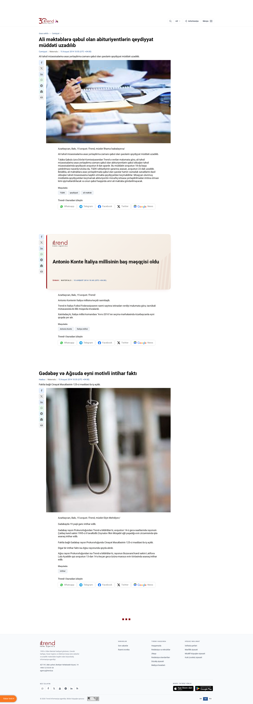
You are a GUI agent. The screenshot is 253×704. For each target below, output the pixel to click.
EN (201, 699)
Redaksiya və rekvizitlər (160, 650)
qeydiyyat (74, 193)
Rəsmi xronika (124, 650)
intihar (62, 571)
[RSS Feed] (77, 688)
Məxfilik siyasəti (191, 650)
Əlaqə (153, 654)
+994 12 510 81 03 (47, 668)
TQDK (62, 193)
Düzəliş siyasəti (157, 661)
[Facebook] (48, 688)
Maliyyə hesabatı (158, 665)
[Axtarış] (170, 21)
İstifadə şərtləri (191, 646)
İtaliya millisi (82, 329)
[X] (54, 688)
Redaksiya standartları (160, 657)
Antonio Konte (66, 329)
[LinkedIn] (71, 688)
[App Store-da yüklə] (183, 688)
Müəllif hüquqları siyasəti (195, 654)
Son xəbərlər (123, 646)
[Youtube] (59, 688)
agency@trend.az (46, 671)
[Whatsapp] (42, 688)
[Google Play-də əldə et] (204, 688)
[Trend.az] (48, 21)
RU (210, 699)
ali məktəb (87, 193)
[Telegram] (65, 688)
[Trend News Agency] (47, 644)
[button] (41, 62)
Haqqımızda (156, 646)
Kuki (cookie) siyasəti (193, 657)
